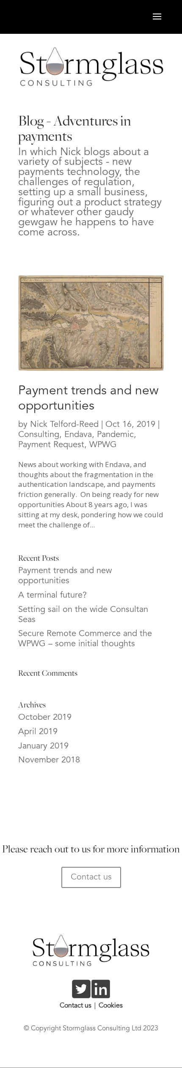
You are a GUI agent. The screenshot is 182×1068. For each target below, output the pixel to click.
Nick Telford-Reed (64, 425)
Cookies (111, 1005)
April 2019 (38, 732)
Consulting (38, 435)
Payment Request (51, 445)
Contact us (91, 877)
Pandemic (115, 435)
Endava (78, 435)
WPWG (103, 445)
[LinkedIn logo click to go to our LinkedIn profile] (101, 995)
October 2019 (45, 717)
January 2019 (43, 746)
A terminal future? (52, 595)
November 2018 (49, 760)
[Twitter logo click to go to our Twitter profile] (81, 995)
